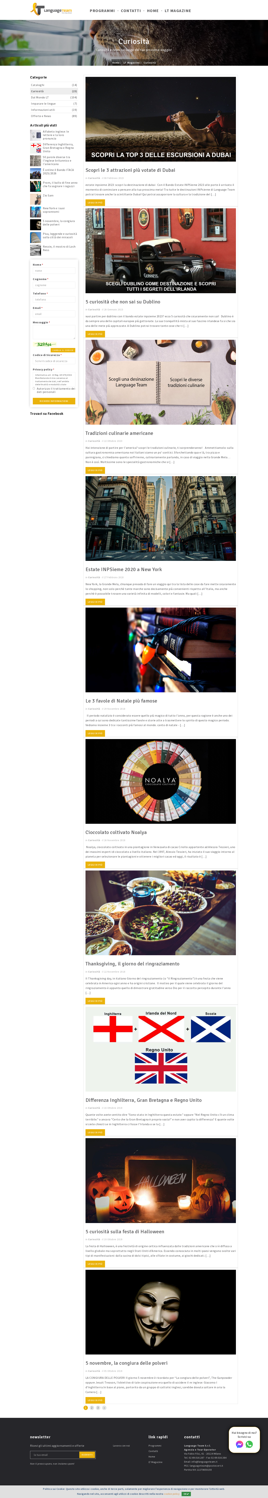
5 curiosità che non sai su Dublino (123, 302)
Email (38, 308)
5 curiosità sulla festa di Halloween (125, 1232)
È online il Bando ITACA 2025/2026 (58, 171)
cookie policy (172, 1493)
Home (153, 10)
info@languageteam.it (204, 1461)
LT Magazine (178, 10)
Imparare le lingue (54, 103)
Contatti (131, 10)
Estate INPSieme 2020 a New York (124, 569)
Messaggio (41, 322)
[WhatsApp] (249, 1447)
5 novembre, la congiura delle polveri (59, 222)
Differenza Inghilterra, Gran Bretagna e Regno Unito (58, 147)
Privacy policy (43, 369)
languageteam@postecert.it (206, 1465)
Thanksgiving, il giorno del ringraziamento (133, 964)
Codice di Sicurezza (47, 355)
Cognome (40, 279)
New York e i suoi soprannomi (54, 209)
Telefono (40, 293)
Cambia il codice (63, 350)
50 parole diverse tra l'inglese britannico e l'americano (57, 160)
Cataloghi (54, 85)
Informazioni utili (54, 110)
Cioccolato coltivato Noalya (116, 832)
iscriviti (87, 1454)
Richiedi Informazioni (54, 401)
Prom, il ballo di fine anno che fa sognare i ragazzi (60, 184)
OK (185, 1494)
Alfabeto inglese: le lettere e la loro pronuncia (56, 135)
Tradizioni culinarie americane (119, 433)
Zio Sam (48, 195)
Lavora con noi (121, 1445)
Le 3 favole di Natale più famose (121, 701)
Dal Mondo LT (54, 97)
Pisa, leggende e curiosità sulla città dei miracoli (60, 235)
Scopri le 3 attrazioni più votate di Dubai (130, 170)
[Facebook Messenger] (239, 1447)
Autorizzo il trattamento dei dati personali (56, 390)
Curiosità (150, 62)
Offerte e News (54, 116)
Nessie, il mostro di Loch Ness (59, 248)
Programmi (102, 10)
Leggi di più (95, 202)
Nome (38, 264)
